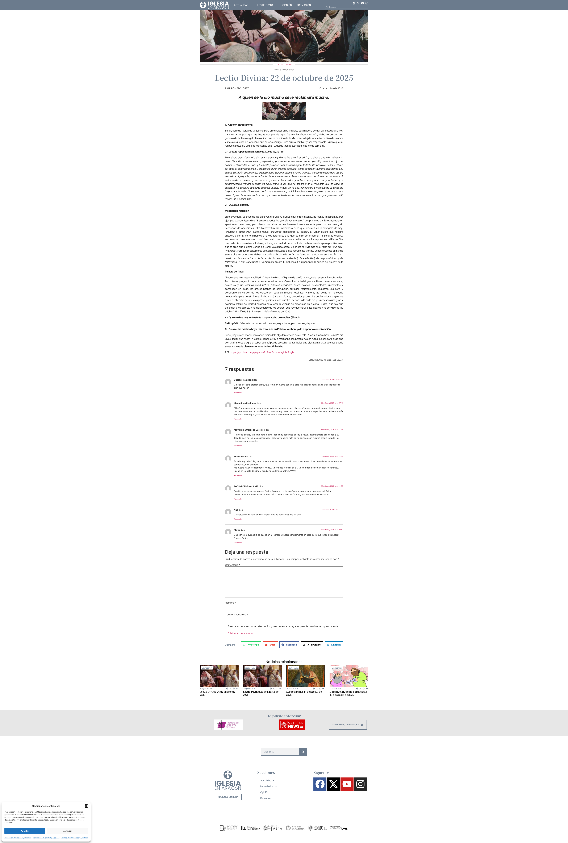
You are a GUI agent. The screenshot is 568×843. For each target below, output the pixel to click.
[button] (86, 806)
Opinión (287, 5)
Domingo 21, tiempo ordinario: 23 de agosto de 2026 (348, 693)
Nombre (230, 602)
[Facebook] (354, 3)
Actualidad (241, 5)
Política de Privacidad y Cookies (17, 838)
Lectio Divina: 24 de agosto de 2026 (304, 693)
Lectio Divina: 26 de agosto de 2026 (217, 693)
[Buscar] (303, 751)
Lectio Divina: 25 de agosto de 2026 (261, 693)
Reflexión (289, 69)
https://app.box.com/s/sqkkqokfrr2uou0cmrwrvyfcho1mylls (262, 352)
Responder (238, 392)
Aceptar (25, 831)
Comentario (232, 565)
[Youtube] (362, 3)
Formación (304, 5)
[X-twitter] (358, 3)
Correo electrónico (236, 614)
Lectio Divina (265, 5)
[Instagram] (366, 3)
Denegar (67, 831)
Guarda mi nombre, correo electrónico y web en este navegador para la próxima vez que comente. (283, 626)
